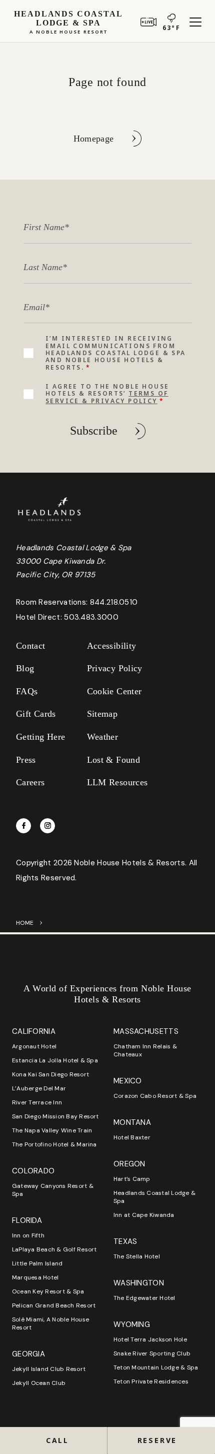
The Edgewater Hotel (145, 1298)
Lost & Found (113, 760)
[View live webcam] (148, 22)
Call (57, 1440)
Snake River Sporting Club (152, 1353)
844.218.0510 (114, 602)
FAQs (27, 691)
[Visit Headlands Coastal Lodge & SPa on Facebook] (23, 825)
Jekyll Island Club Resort (49, 1369)
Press (26, 760)
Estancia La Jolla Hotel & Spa (55, 1060)
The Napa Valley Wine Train (52, 1130)
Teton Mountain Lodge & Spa (156, 1367)
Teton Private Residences (151, 1381)
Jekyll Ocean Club (39, 1383)
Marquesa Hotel (35, 1277)
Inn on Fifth (28, 1235)
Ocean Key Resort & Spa (48, 1291)
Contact (31, 646)
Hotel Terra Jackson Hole (150, 1339)
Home (25, 923)
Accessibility (111, 646)
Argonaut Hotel (34, 1046)
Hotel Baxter (132, 1137)
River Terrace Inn (37, 1102)
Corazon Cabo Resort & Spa (155, 1096)
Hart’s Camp (132, 1179)
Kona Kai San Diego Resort (50, 1074)
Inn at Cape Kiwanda (144, 1215)
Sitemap (102, 714)
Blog (25, 668)
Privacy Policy (114, 668)
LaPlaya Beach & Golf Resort (54, 1249)
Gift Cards (36, 714)
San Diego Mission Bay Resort (55, 1116)
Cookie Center (114, 691)
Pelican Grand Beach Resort (54, 1305)
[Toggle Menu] (196, 22)
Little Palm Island (37, 1263)
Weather (102, 737)
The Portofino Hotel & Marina (54, 1144)
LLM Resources (117, 782)
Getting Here (40, 737)
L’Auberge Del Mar (39, 1088)
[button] (161, 1440)
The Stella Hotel (137, 1256)
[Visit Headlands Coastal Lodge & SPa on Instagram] (47, 825)
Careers (30, 782)
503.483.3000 (91, 617)
